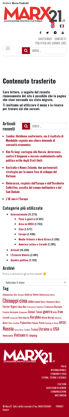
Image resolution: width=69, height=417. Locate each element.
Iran (60, 311)
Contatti (60, 39)
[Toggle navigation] (8, 48)
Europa (23, 234)
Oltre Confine (13, 323)
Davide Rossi (40, 301)
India (55, 312)
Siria (21, 329)
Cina (21, 229)
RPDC (62, 322)
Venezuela (8, 335)
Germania (14, 312)
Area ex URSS (26, 224)
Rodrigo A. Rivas (51, 323)
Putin (42, 323)
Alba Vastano (19, 294)
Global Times (35, 312)
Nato (5, 323)
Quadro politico (19, 260)
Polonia (35, 323)
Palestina (25, 322)
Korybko (35, 317)
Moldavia (58, 317)
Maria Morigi (48, 317)
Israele (6, 317)
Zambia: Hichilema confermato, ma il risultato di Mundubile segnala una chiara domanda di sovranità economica (34, 140)
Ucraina (44, 329)
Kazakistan (14, 317)
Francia (6, 312)
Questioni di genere (56, 388)
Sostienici (45, 39)
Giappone (23, 312)
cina (23, 300)
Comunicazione (58, 391)
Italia (63, 366)
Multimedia (60, 395)
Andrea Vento (32, 294)
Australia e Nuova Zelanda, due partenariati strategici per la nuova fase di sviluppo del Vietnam (32, 171)
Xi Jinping (31, 335)
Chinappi (11, 300)
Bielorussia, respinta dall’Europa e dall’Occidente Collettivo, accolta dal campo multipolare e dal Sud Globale (35, 187)
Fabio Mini (22, 306)
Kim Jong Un (24, 317)
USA (56, 329)
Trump (34, 329)
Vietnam (19, 335)
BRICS (52, 294)
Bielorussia (44, 294)
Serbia (16, 329)
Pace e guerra (27, 219)
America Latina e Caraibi (33, 244)
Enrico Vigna (10, 306)
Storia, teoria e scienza (54, 377)
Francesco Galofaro (35, 306)
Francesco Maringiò (53, 306)
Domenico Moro (53, 301)
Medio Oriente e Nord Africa (35, 239)
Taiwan (27, 329)
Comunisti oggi (58, 373)
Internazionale (19, 214)
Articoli (15, 250)
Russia (8, 328)
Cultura (62, 384)
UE (51, 329)
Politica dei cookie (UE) (50, 43)
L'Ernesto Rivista (20, 255)
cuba (31, 301)
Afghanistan (8, 294)
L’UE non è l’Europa (17, 199)
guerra (47, 311)
